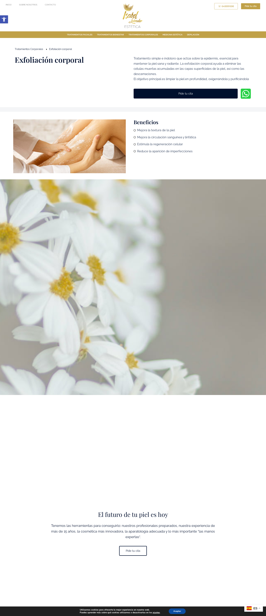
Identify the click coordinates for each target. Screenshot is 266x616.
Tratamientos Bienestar (110, 35)
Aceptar (177, 611)
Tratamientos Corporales (143, 35)
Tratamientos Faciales (79, 35)
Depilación (193, 35)
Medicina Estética (172, 35)
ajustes (156, 612)
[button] (4, 19)
